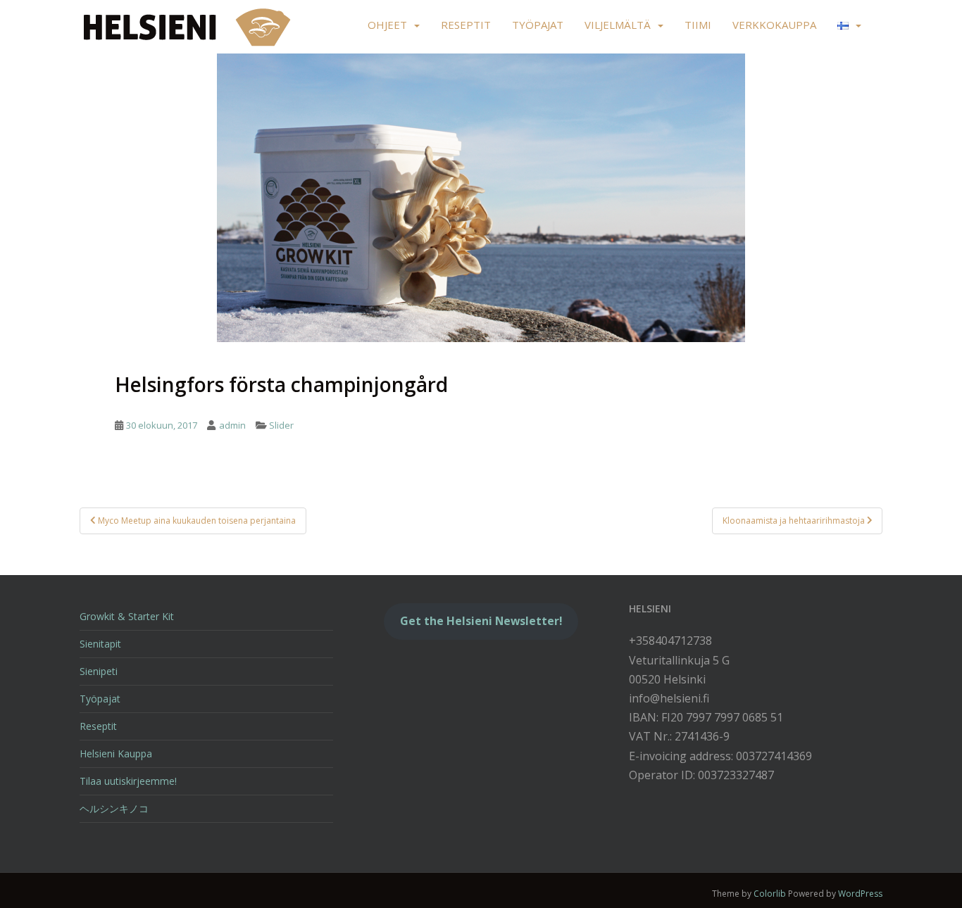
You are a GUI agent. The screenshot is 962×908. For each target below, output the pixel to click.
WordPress (860, 894)
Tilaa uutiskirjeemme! (128, 781)
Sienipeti (99, 671)
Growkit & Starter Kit (127, 616)
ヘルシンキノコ (114, 808)
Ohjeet (387, 25)
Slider (281, 425)
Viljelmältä (618, 25)
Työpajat (537, 25)
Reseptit (466, 25)
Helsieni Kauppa (116, 753)
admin (232, 425)
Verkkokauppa (774, 25)
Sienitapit (100, 643)
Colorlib (770, 894)
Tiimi (698, 25)
